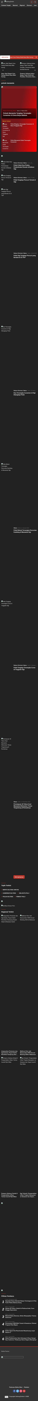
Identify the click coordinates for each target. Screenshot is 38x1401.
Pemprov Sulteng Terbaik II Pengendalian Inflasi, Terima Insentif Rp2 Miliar (9, 1195)
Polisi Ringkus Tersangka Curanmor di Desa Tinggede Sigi (22, 124)
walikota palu (24, 893)
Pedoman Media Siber (15, 1387)
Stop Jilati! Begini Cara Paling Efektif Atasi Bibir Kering (8, 75)
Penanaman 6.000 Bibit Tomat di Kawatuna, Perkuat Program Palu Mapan (20, 1324)
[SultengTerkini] (9, 2)
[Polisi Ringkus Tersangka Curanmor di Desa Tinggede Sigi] (6, 130)
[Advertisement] (19, 26)
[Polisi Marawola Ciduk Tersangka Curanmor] (6, 145)
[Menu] (2, 2)
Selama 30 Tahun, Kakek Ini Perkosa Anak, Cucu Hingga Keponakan (19, 1309)
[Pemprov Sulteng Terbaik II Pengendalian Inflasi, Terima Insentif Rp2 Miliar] (9, 1124)
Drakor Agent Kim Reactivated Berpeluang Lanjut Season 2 (20, 1331)
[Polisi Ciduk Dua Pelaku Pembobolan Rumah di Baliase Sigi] (6, 166)
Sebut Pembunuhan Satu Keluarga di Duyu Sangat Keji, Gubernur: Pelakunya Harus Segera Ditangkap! (20, 1338)
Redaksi (26, 1387)
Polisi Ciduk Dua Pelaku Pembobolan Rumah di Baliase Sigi (24, 167)
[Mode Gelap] (31, 2)
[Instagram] (20, 1391)
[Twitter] (17, 1391)
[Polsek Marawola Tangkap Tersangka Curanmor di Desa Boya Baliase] (19, 102)
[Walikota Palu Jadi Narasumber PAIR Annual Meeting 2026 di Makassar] (28, 982)
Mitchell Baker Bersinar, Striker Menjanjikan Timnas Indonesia (20, 1316)
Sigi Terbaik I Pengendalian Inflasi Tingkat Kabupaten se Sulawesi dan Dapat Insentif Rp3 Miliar (28, 1195)
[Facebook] (14, 1391)
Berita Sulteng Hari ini (11, 889)
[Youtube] (24, 1391)
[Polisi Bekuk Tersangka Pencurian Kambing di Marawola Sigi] (6, 530)
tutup (6, 1396)
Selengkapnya (19, 877)
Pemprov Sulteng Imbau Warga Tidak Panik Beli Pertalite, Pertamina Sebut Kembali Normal (28, 75)
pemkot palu (20, 896)
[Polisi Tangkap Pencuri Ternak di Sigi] (6, 180)
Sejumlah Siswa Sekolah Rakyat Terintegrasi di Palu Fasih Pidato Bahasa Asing (20, 1301)
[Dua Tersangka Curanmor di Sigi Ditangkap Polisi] (6, 393)
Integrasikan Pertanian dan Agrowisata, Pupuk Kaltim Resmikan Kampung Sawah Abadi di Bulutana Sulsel (9, 1052)
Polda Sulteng (8, 896)
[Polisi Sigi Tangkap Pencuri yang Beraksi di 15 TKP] (6, 255)
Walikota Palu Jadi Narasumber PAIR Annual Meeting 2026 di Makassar (28, 1052)
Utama (14, 110)
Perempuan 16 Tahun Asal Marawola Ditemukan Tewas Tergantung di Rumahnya (23, 806)
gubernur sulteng (9, 893)
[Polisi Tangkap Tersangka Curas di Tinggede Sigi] (6, 668)
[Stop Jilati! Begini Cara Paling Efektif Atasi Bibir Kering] (9, 67)
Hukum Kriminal (7, 110)
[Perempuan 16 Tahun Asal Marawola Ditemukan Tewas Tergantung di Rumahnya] (6, 805)
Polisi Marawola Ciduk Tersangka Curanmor (21, 141)
